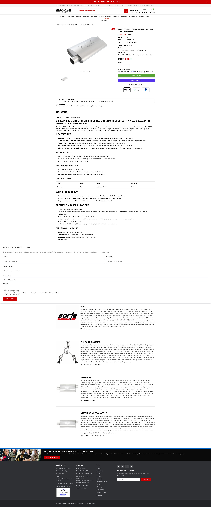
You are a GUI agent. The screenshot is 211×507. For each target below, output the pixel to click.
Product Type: (122, 45)
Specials (104, 20)
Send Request (9, 299)
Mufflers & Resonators (146, 55)
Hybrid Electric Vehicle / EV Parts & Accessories (85, 481)
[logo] (63, 11)
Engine (78, 16)
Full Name (6, 257)
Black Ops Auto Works (83, 471)
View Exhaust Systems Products (90, 364)
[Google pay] (136, 89)
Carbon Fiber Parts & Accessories (82, 477)
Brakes (62, 16)
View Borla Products (86, 329)
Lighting (124, 16)
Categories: (121, 52)
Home (57, 24)
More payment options (136, 84)
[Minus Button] (119, 65)
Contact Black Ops (62, 471)
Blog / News (60, 473)
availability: (121, 48)
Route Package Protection (64, 486)
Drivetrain (70, 16)
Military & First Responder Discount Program (68, 451)
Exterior (94, 16)
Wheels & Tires (144, 16)
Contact (129, 5)
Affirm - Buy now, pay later (65, 483)
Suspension (133, 16)
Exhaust (86, 16)
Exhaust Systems (127, 55)
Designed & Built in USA (63, 468)
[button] (144, 10)
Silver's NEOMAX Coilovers (84, 473)
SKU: (119, 40)
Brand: (120, 37)
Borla (129, 37)
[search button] (126, 11)
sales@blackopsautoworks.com (66, 5)
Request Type (7, 276)
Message (5, 283)
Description (61, 112)
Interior (116, 16)
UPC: (119, 42)
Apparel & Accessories (83, 485)
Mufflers (135, 55)
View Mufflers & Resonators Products (92, 436)
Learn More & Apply (52, 457)
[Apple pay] (127, 89)
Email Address (110, 257)
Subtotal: (120, 69)
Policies (122, 5)
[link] (64, 79)
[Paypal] (146, 89)
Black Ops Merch (149, 5)
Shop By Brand (138, 5)
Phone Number (7, 266)
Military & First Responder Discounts (64, 480)
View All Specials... (82, 488)
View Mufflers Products (87, 400)
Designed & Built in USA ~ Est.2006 (88, 5)
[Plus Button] (128, 65)
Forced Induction (105, 16)
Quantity (120, 62)
